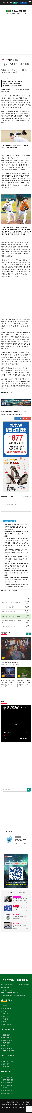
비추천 (27, 418)
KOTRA (4, 1088)
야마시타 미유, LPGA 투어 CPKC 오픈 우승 (24, 681)
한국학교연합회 (7, 1040)
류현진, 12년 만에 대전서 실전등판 (11, 616)
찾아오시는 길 (6, 1024)
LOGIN (3, 2)
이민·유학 (5, 1013)
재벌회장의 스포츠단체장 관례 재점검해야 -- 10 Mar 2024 (16, 580)
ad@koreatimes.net (20, 995)
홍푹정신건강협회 (7, 1061)
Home (5, 60)
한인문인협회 (6, 1035)
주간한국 (5, 1019)
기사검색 (23, 2)
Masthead (5, 1005)
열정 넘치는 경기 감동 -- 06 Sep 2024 (16, 534)
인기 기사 (10, 892)
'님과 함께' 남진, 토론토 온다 (10, 662)
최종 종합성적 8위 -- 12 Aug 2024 (16, 545)
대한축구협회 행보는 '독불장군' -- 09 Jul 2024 (16, 559)
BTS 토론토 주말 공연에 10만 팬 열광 (7, 681)
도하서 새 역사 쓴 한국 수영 (9, 607)
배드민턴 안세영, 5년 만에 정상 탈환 (11, 602)
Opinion (18, 837)
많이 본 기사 (22, 892)
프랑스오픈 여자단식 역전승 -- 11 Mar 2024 (16, 573)
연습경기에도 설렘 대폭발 (8, 626)
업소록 (4, 1021)
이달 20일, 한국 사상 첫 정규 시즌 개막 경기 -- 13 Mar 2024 (16, 566)
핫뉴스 (4, 1011)
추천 (19, 418)
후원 (15, 2)
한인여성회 (5, 1045)
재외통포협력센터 (7, 1093)
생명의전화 (5, 1064)
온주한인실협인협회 (8, 1051)
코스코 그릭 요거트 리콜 (19, 916)
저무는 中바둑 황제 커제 (8, 611)
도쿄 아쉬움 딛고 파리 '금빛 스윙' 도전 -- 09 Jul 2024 (16, 552)
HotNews (16, 905)
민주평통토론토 (7, 1090)
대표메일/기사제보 (6, 990)
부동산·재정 (6, 1016)
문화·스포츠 (13, 60)
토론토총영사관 (7, 1077)
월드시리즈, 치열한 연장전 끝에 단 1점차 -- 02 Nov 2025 (16, 527)
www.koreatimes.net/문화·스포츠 (13, 411)
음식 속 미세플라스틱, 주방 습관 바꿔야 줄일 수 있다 (20, 899)
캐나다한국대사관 (7, 1085)
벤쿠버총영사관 (7, 1082)
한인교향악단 (6, 1037)
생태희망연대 (6, 1066)
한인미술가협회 (7, 1048)
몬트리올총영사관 (7, 1080)
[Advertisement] (16, 36)
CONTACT (9, 2)
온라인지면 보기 (7, 1008)
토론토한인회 (6, 1043)
